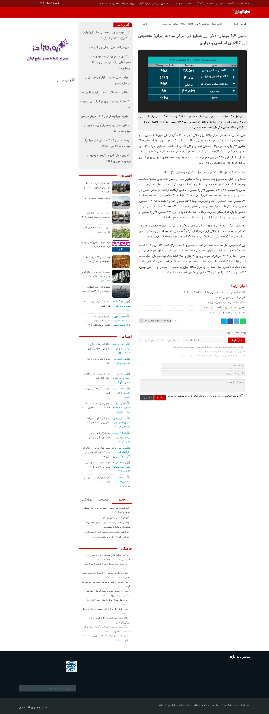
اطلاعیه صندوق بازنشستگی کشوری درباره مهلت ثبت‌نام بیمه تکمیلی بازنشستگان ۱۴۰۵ (96, 321)
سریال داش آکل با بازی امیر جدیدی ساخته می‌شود (105, 609)
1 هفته (104, 595)
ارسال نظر (160, 398)
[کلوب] (36, 676)
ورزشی (155, 3)
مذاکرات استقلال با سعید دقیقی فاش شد (226, 302)
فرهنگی (199, 3)
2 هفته (118, 640)
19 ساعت (96, 559)
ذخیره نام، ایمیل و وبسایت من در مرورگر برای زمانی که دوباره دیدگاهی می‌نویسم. (203, 396)
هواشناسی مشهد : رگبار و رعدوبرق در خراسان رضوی (107, 532)
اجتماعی (209, 3)
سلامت (190, 3)
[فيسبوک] (21, 3)
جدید (122, 499)
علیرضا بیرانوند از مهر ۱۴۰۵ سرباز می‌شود (227, 312)
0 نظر (145, 24)
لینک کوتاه (177, 321)
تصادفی (87, 499)
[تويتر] (224, 321)
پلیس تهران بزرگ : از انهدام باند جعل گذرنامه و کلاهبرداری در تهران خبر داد (96, 452)
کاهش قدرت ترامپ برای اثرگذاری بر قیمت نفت (224, 307)
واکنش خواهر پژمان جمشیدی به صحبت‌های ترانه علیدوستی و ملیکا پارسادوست (111, 62)
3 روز (119, 586)
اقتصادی (229, 3)
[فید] (36, 3)
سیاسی (219, 3)
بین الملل (165, 3)
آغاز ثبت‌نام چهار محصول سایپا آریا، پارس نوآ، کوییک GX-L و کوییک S (214, 292)
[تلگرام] (236, 321)
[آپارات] (26, 3)
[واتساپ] (243, 321)
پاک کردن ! (147, 398)
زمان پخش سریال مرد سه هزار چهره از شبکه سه (107, 600)
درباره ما (103, 3)
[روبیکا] (31, 3)
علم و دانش (178, 3)
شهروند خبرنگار (128, 3)
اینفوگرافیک (144, 3)
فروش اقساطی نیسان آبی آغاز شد (230, 297)
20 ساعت (118, 568)
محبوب (104, 499)
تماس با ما (114, 3)
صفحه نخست (242, 3)
